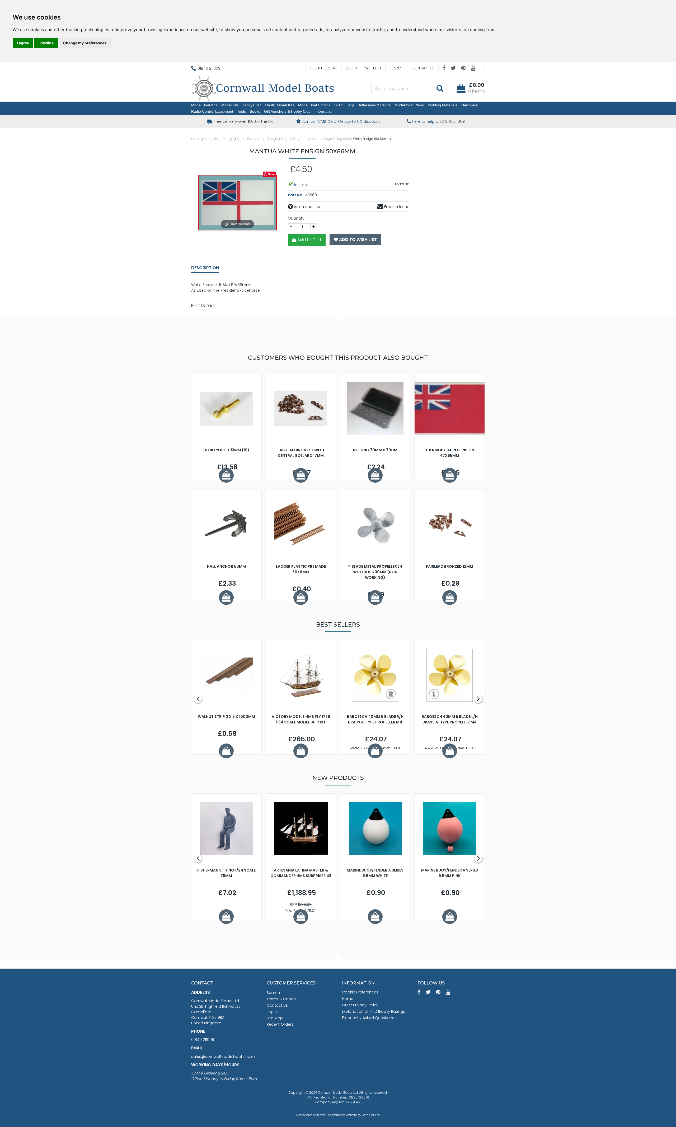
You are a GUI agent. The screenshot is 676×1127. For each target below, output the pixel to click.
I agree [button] (23, 43)
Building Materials (442, 105)
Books (255, 111)
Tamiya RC (252, 105)
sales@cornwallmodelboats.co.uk (223, 1056)
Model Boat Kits (204, 105)
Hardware (469, 105)
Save (271, 174)
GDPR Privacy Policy (360, 1005)
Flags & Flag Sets (294, 138)
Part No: (296, 195)
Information (324, 111)
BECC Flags (344, 105)
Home (196, 138)
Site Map (275, 1018)
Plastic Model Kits (279, 105)
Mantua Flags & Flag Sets (330, 138)
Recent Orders (323, 68)
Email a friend (396, 206)
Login (351, 68)
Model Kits (230, 105)
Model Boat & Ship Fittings (257, 138)
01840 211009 (202, 1039)
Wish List (373, 68)
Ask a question (307, 206)
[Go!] (439, 88)
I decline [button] (46, 43)
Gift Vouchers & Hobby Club (287, 111)
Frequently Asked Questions (368, 1017)
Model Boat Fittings (314, 105)
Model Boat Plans (409, 105)
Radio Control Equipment (212, 111)
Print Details (203, 305)
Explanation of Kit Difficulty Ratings (373, 1011)
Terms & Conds (281, 999)
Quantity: (296, 218)
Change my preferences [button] (84, 43)
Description (205, 268)
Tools (241, 111)
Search (396, 68)
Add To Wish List (357, 239)
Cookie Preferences (360, 992)
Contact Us (422, 68)
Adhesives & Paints (375, 105)
